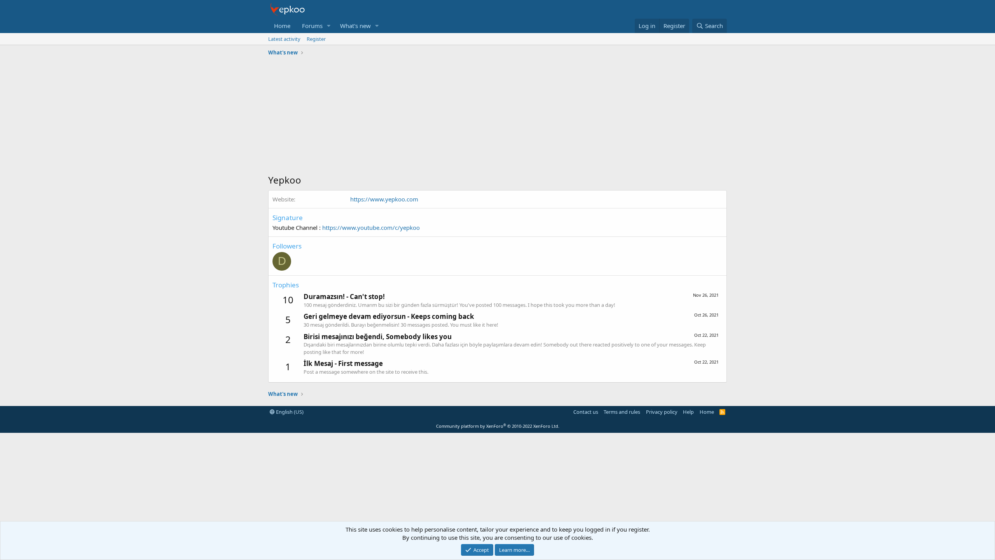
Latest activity (284, 38)
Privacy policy (661, 411)
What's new (355, 26)
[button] (328, 26)
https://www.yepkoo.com (384, 199)
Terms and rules (622, 411)
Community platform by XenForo (497, 426)
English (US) (289, 411)
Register (316, 38)
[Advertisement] (497, 117)
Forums (312, 26)
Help (688, 411)
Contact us (585, 411)
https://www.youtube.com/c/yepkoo (371, 227)
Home (282, 26)
